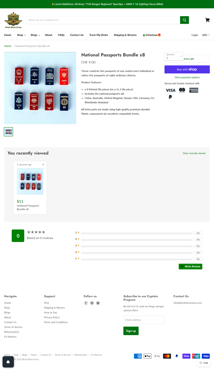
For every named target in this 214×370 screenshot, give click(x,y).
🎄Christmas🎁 (151, 34)
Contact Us (77, 34)
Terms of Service (13, 326)
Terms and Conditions (56, 322)
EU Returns (10, 336)
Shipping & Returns (125, 34)
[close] (43, 164)
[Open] (8, 361)
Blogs (34, 34)
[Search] (184, 20)
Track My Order (98, 34)
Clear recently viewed (194, 153)
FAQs (61, 34)
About (48, 34)
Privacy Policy (52, 317)
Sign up (131, 331)
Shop (20, 34)
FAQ (46, 302)
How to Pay (50, 312)
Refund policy (11, 331)
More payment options (187, 77)
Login (195, 34)
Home (7, 34)
